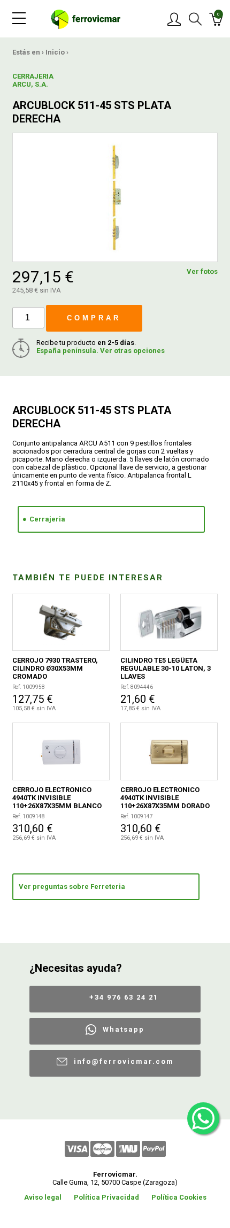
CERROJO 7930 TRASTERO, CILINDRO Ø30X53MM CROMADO (55, 668)
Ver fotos (202, 271)
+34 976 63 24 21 (123, 997)
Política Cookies (178, 1197)
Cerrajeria (47, 519)
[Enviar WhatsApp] (203, 1118)
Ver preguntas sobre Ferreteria (72, 886)
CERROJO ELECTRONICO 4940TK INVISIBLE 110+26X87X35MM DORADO (165, 798)
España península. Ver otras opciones (100, 351)
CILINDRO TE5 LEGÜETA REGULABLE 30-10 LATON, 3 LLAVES (165, 668)
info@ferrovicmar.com (124, 1061)
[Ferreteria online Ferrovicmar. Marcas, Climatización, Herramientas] (85, 18)
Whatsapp (123, 1029)
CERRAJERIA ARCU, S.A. (32, 80)
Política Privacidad (106, 1197)
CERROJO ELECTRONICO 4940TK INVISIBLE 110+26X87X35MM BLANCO (57, 798)
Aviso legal (43, 1197)
